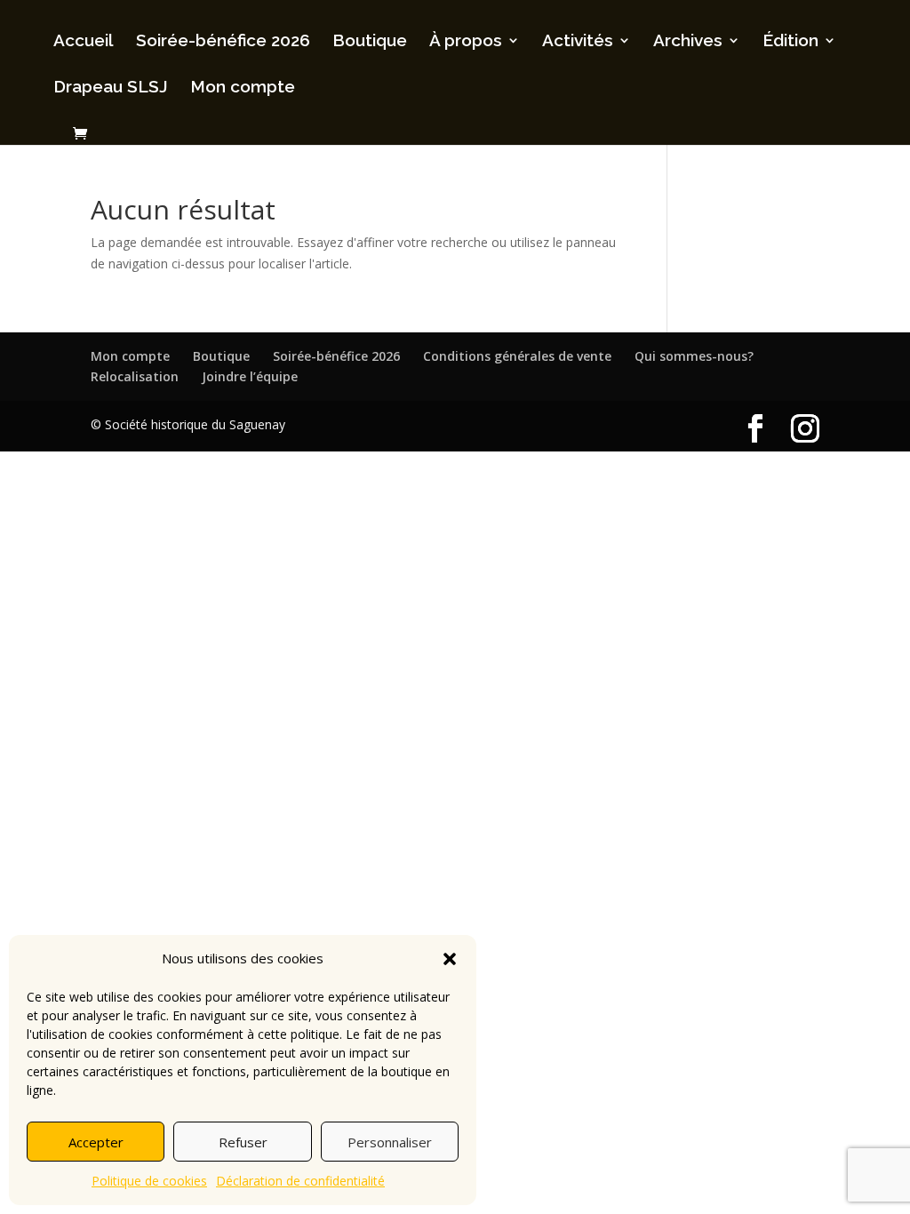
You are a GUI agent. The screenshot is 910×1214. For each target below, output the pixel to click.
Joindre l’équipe (250, 376)
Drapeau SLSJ (110, 88)
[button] (450, 959)
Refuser (243, 1142)
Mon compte (242, 88)
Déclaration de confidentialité (300, 1180)
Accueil (83, 42)
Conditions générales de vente (517, 355)
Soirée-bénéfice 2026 (223, 42)
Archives (687, 42)
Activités (577, 42)
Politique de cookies (149, 1180)
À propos (465, 42)
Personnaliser (389, 1142)
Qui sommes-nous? (694, 355)
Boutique (369, 42)
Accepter (96, 1142)
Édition (790, 42)
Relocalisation (135, 376)
